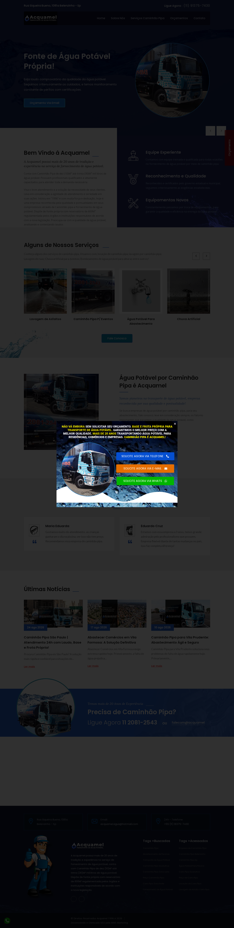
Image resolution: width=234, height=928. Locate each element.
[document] (117, 464)
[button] (175, 423)
